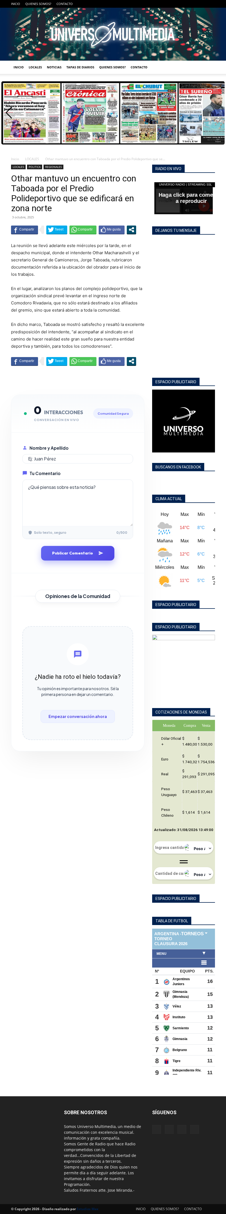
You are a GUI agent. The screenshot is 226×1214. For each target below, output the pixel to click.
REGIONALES (53, 167)
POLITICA (35, 167)
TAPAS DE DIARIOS (80, 67)
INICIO (15, 4)
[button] (9, 113)
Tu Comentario (45, 473)
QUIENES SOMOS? (38, 4)
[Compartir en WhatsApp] (82, 230)
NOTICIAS (54, 67)
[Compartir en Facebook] (24, 230)
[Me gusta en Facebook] (112, 230)
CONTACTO (65, 4)
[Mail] (193, 4)
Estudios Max (87, 1209)
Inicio (15, 159)
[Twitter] (202, 4)
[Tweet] (56, 230)
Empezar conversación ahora (78, 716)
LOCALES (35, 67)
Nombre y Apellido (49, 448)
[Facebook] (183, 4)
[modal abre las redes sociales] (131, 230)
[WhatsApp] (211, 4)
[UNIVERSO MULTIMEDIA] (113, 34)
